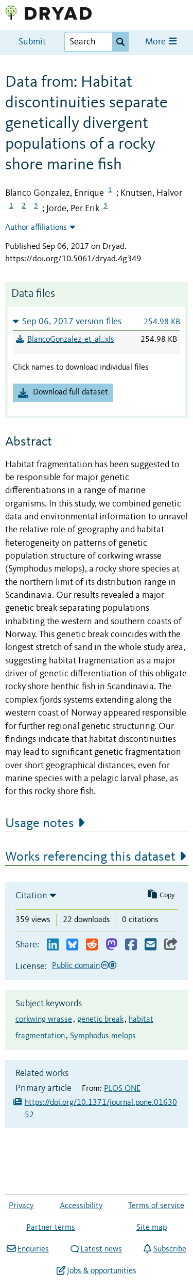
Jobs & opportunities (101, 1271)
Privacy (21, 1206)
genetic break (100, 1020)
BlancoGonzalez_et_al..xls (70, 340)
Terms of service (156, 1206)
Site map (151, 1228)
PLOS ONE (122, 1089)
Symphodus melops (103, 1036)
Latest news (101, 1249)
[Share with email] (150, 945)
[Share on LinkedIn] (53, 945)
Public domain (76, 966)
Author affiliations (36, 228)
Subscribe (169, 1249)
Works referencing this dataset (90, 857)
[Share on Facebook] (131, 945)
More (156, 42)
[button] (96, 321)
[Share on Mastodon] (111, 945)
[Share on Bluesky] (72, 945)
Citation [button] (31, 895)
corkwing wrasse (43, 1020)
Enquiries (32, 1249)
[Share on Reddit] (92, 945)
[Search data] (120, 42)
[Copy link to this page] (171, 945)
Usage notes (39, 823)
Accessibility (81, 1206)
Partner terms (50, 1228)
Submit (32, 42)
